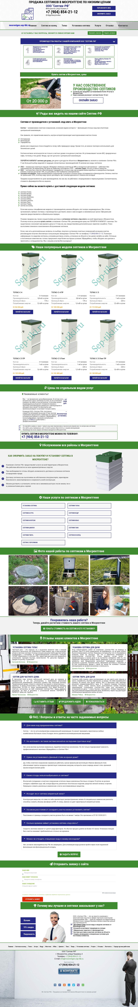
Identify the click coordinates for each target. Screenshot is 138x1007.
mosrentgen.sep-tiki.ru (19, 25)
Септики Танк (73, 528)
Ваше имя (25, 870)
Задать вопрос (109, 33)
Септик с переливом (30, 542)
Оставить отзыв (45, 701)
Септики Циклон (29, 528)
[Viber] (78, 985)
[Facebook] (59, 985)
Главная (32, 25)
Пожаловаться (96, 701)
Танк (67, 946)
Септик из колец (49, 25)
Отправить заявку (32, 899)
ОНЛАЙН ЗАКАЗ (88, 100)
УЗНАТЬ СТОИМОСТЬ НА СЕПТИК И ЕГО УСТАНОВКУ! (70, 628)
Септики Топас (74, 506)
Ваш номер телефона (30, 877)
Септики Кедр (74, 513)
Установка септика (81, 25)
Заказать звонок (95, 33)
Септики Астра (28, 513)
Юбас (55, 946)
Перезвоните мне (104, 8)
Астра (36, 946)
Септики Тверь (28, 535)
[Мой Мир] (69, 985)
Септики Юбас (74, 520)
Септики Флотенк (29, 520)
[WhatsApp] (83, 985)
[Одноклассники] (64, 985)
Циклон (61, 946)
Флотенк (48, 946)
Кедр (41, 946)
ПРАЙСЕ (32, 420)
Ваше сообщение (28, 883)
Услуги (98, 25)
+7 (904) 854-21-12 (62, 12)
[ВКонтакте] (55, 985)
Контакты (123, 25)
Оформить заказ (104, 14)
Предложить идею (71, 701)
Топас (64, 25)
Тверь (72, 946)
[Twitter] (73, 985)
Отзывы (110, 25)
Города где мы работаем (122, 946)
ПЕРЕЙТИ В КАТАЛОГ (23, 312)
